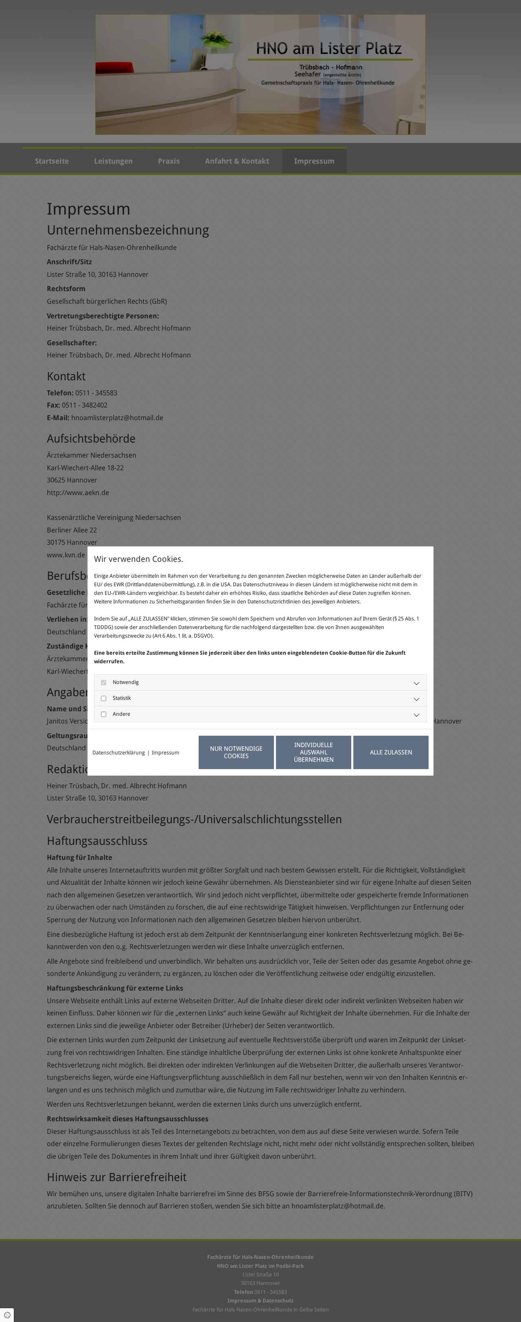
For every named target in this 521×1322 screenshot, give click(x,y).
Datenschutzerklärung (118, 753)
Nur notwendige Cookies (236, 752)
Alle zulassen (391, 752)
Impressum (166, 753)
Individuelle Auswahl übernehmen (314, 752)
